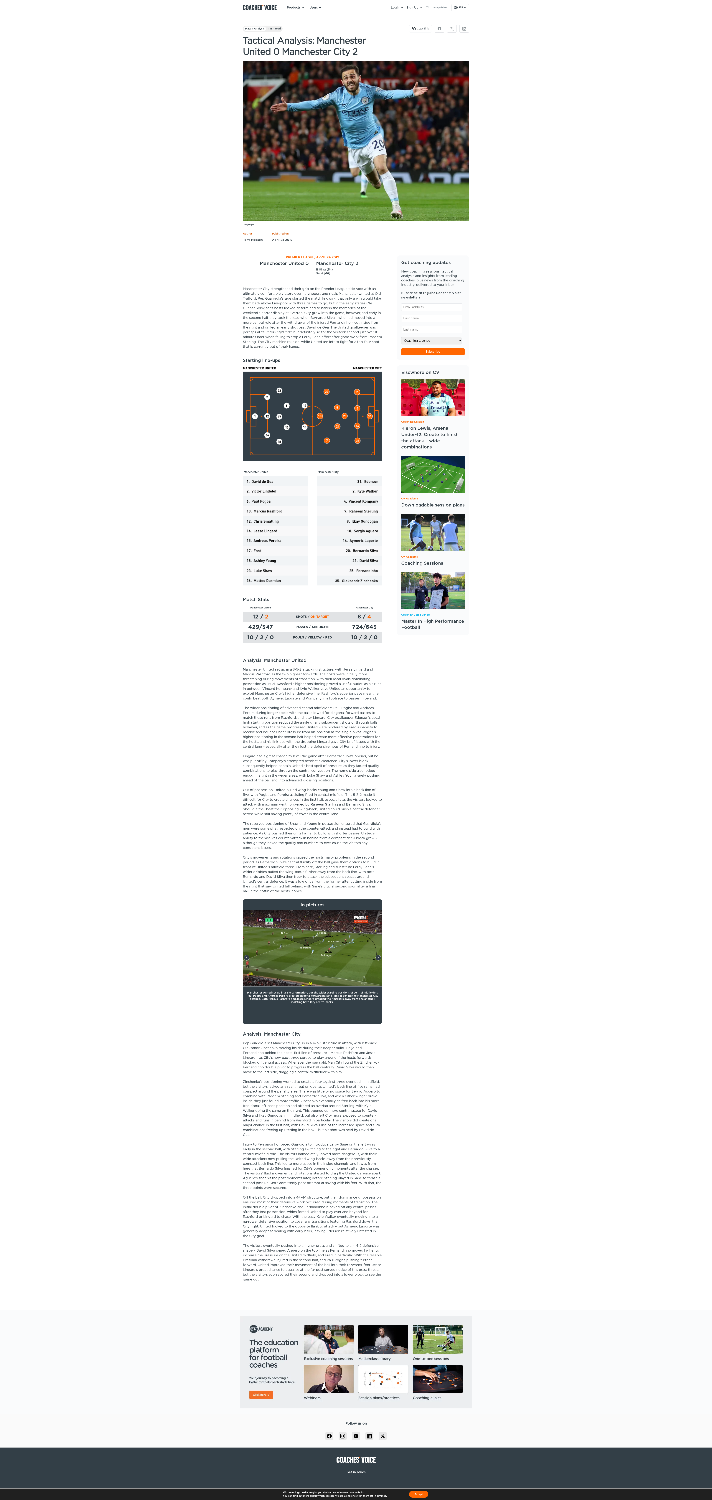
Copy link (423, 28)
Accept (419, 1494)
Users (313, 7)
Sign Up (412, 7)
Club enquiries (437, 7)
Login (395, 7)
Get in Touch (356, 1472)
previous (246, 958)
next (378, 958)
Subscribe (433, 351)
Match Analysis (255, 28)
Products (294, 7)
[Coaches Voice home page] (261, 7)
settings (381, 1496)
